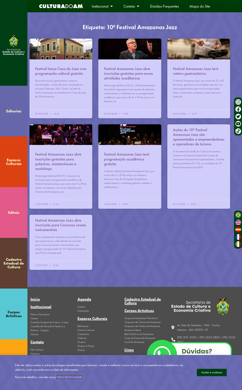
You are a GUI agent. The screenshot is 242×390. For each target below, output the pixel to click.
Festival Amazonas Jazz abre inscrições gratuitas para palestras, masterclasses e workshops (58, 161)
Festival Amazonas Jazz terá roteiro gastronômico (195, 71)
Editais (13, 212)
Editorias (13, 111)
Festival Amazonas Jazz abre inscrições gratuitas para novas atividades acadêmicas (128, 73)
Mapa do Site (199, 6)
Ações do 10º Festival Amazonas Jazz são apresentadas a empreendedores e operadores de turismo (198, 137)
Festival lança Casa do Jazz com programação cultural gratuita (61, 71)
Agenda (84, 299)
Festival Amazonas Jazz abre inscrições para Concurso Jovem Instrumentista (60, 225)
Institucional (100, 6)
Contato (129, 6)
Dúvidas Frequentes (164, 6)
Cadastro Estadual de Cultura (14, 263)
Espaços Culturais (14, 161)
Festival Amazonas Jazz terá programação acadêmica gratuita (126, 159)
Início (35, 299)
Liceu (129, 350)
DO (61, 6)
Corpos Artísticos (14, 314)
